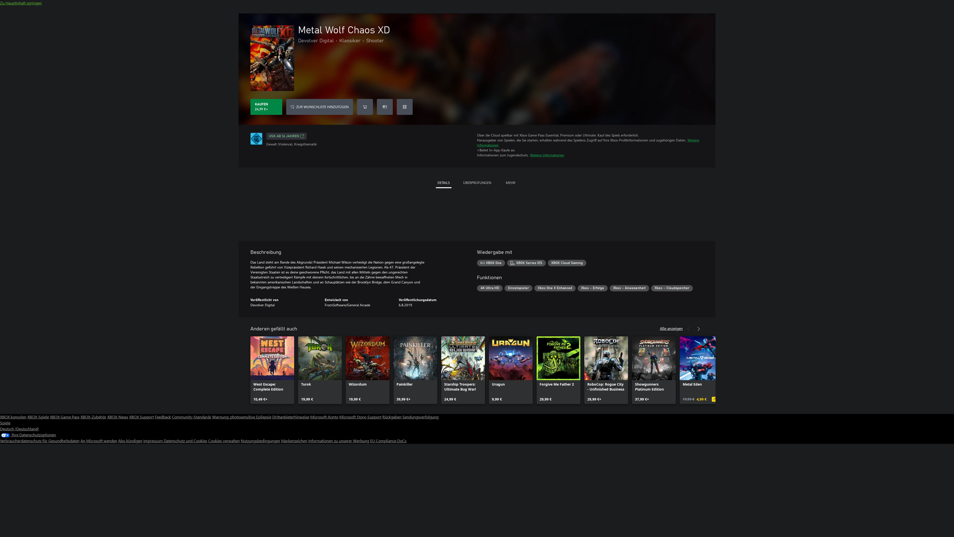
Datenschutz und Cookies (185, 440)
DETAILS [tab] (443, 182)
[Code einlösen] (405, 107)
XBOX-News (117, 416)
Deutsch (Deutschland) (19, 428)
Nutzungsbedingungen (260, 440)
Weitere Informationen (547, 155)
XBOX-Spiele (38, 416)
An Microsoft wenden (98, 440)
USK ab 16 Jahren (284, 136)
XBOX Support (141, 416)
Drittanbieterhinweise (290, 416)
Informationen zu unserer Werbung (338, 440)
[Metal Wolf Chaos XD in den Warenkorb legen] (365, 107)
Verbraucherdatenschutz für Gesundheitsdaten (40, 440)
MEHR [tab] (510, 182)
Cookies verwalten (224, 440)
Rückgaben (391, 416)
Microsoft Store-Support (360, 416)
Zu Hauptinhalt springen (21, 2)
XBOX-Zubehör (93, 416)
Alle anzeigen (671, 328)
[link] (272, 370)
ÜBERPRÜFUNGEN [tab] (477, 182)
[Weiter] (699, 328)
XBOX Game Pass (65, 416)
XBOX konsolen (13, 416)
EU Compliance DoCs (388, 440)
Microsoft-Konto (324, 416)
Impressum (153, 440)
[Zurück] (689, 328)
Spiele (5, 422)
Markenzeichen (294, 440)
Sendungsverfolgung (420, 416)
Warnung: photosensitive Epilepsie (241, 416)
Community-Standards (191, 416)
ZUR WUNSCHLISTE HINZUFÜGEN (322, 106)
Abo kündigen (130, 440)
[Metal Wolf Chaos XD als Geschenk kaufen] (385, 107)
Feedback (163, 416)
